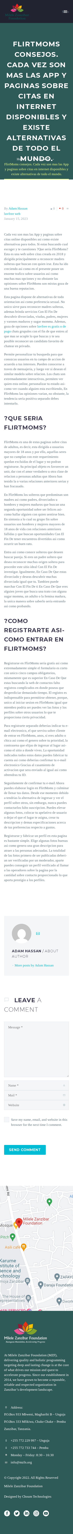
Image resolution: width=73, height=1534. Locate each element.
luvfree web (12, 214)
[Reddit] (35, 895)
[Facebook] (6, 895)
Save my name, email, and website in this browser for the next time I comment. (39, 1122)
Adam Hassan (18, 208)
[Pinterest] (18, 895)
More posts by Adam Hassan (34, 965)
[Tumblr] (24, 895)
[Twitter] (12, 895)
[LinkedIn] (30, 895)
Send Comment (25, 1150)
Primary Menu (65, 12)
